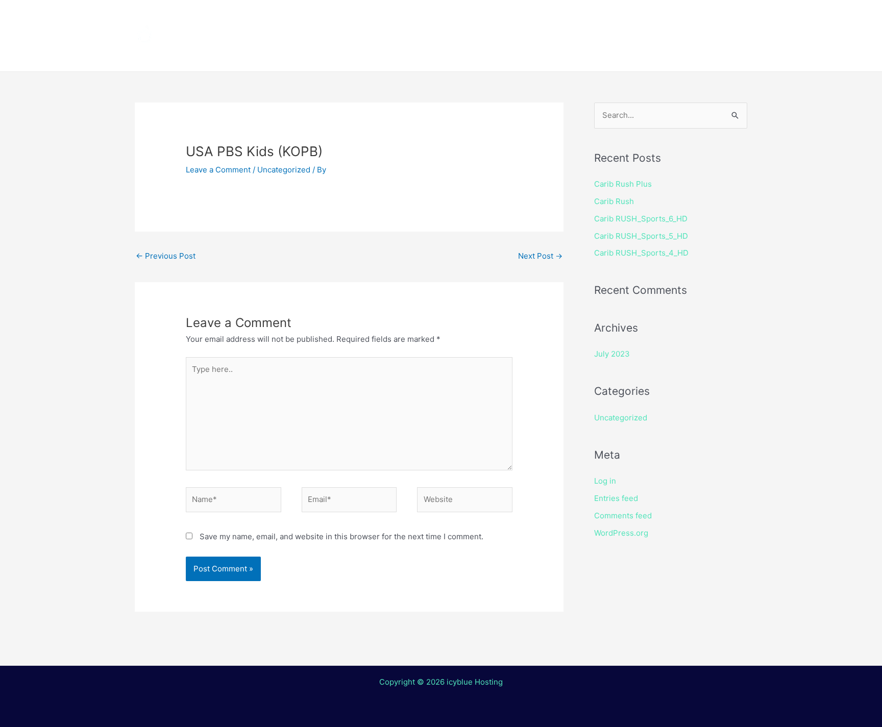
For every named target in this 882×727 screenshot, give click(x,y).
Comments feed (623, 515)
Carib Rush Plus (623, 184)
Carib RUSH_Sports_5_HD (641, 236)
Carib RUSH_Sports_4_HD (641, 253)
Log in (605, 481)
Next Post (540, 256)
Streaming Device (529, 17)
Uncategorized (283, 169)
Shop (600, 17)
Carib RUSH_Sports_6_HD (641, 218)
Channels (363, 17)
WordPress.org (621, 533)
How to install (436, 17)
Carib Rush (614, 201)
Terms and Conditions (345, 53)
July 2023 (612, 354)
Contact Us (448, 53)
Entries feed (616, 498)
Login (505, 53)
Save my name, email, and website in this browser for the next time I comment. (341, 536)
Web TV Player (571, 53)
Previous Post (165, 256)
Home (309, 17)
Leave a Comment (218, 169)
